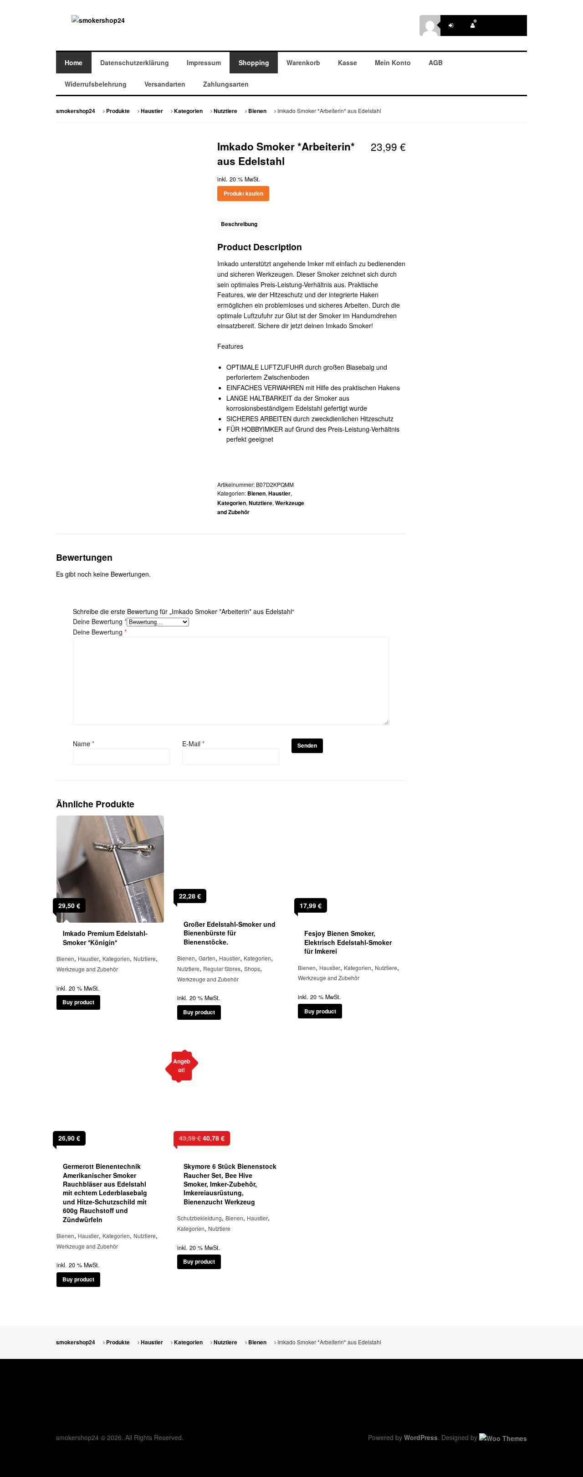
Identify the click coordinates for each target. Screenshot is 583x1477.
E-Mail (193, 743)
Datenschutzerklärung (134, 62)
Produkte (118, 111)
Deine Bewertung (100, 621)
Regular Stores (221, 968)
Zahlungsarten (226, 83)
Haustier (152, 111)
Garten (207, 958)
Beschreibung (239, 224)
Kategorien (188, 111)
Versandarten (164, 83)
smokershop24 (75, 111)
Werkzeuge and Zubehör (87, 969)
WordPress (421, 1437)
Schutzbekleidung (199, 1218)
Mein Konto (393, 62)
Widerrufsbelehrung (96, 83)
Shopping (254, 62)
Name (83, 743)
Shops (252, 968)
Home (73, 62)
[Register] (472, 25)
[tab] (239, 224)
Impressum (204, 62)
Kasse (347, 62)
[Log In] (451, 25)
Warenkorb (303, 62)
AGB (436, 62)
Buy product (78, 1002)
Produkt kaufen (243, 193)
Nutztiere (225, 111)
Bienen (257, 111)
